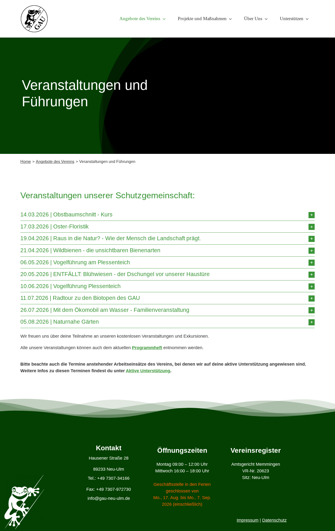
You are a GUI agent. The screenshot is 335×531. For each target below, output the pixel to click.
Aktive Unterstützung (148, 370)
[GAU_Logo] (34, 7)
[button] (167, 215)
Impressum (247, 520)
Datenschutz (274, 520)
